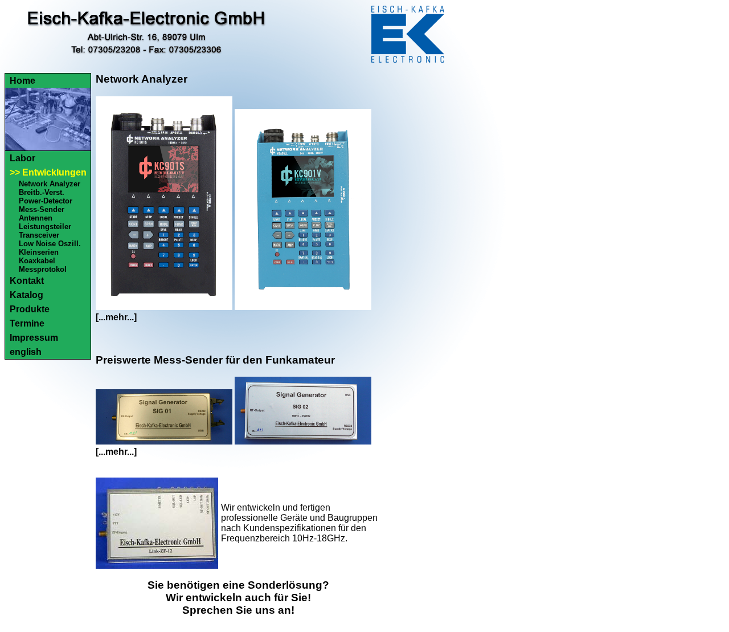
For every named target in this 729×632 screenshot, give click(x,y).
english (26, 352)
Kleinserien (39, 252)
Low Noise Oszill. (50, 243)
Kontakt (27, 281)
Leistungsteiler (45, 226)
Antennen (35, 218)
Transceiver (39, 235)
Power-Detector (45, 201)
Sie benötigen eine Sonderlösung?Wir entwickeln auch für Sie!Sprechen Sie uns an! (238, 597)
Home (22, 80)
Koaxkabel (37, 260)
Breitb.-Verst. (41, 192)
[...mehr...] (116, 317)
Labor (22, 158)
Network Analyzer (49, 184)
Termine (27, 323)
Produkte (30, 309)
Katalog (26, 295)
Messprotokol (43, 269)
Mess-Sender (41, 209)
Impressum (34, 337)
